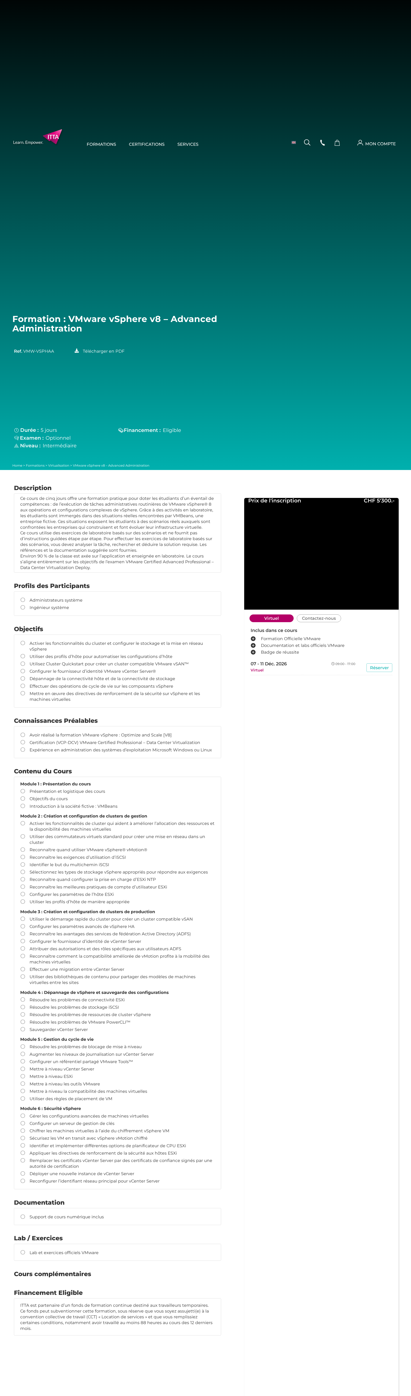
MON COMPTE (380, 143)
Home (17, 465)
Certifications (147, 144)
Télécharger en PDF (103, 351)
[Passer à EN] (291, 142)
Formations (101, 144)
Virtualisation (58, 465)
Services (187, 144)
